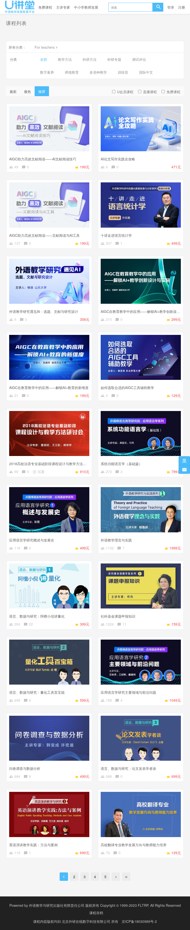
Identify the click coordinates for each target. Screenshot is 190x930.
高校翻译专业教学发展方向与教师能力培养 (133, 844)
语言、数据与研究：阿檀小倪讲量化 (37, 616)
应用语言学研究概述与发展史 (31, 540)
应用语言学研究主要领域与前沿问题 (128, 692)
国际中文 (146, 72)
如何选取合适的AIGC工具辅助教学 (127, 387)
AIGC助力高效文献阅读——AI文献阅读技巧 (42, 158)
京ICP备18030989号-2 (139, 921)
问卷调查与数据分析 (24, 768)
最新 (13, 91)
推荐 (41, 91)
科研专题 (114, 59)
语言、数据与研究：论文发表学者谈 (128, 768)
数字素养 (47, 72)
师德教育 (72, 72)
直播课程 (150, 91)
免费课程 (45, 7)
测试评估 (139, 59)
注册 (181, 7)
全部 (43, 59)
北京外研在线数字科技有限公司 (86, 921)
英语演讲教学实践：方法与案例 (33, 844)
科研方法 (89, 59)
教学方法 (65, 59)
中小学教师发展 (86, 7)
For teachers (45, 47)
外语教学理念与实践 (116, 540)
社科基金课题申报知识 (118, 616)
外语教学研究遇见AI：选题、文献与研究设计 (43, 311)
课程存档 (96, 912)
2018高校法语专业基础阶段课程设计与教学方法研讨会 (51, 463)
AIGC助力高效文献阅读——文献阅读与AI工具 (44, 235)
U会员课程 (125, 91)
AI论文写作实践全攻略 (118, 158)
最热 (27, 91)
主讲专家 (63, 7)
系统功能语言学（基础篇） (121, 463)
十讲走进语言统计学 (116, 235)
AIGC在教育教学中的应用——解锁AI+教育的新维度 (49, 387)
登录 (170, 7)
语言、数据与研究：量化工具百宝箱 (37, 692)
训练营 (123, 72)
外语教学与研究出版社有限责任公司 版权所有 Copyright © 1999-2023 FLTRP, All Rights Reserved (105, 905)
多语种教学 (98, 72)
